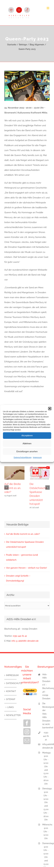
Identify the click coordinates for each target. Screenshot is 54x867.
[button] (49, 408)
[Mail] (27, 740)
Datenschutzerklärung (22, 457)
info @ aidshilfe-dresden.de (25, 641)
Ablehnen (27, 443)
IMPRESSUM (10, 675)
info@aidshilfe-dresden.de (46, 746)
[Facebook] (27, 723)
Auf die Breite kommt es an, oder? (12, 487)
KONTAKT (10, 691)
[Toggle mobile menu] (48, 8)
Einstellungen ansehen (27, 451)
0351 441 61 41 (20, 636)
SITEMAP (10, 699)
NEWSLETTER (10, 715)
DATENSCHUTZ (10, 683)
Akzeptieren (27, 435)
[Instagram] (27, 731)
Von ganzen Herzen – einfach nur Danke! (26, 568)
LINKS (10, 707)
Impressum (37, 457)
